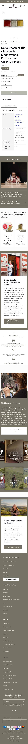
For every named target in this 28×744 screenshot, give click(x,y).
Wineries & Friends (8, 565)
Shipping (5, 589)
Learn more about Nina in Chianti (14, 431)
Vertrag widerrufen (11, 579)
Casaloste (6, 623)
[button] (3, 6)
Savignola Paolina (8, 679)
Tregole (5, 685)
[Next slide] (26, 451)
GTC (4, 603)
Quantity (3, 84)
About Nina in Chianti (9, 562)
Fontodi (5, 634)
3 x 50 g (6, 68)
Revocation (6, 596)
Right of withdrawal (14, 741)
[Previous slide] (2, 451)
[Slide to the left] (10, 38)
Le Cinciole (6, 651)
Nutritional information (9, 106)
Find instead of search (14, 459)
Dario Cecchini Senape (7, 235)
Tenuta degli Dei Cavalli (10, 682)
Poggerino (6, 668)
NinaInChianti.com (13, 732)
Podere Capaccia (8, 665)
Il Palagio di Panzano (9, 644)
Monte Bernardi (7, 661)
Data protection (7, 606)
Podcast (5, 569)
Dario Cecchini (7, 627)
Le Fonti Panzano (8, 689)
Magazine (6, 572)
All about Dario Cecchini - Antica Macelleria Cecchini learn (12, 321)
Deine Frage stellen (12, 547)
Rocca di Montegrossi (9, 675)
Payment (5, 592)
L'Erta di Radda (7, 648)
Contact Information (21, 734)
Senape (17, 125)
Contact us (6, 610)
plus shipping (11, 78)
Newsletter (6, 575)
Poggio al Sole (7, 672)
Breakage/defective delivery (11, 599)
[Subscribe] (23, 701)
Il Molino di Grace (8, 641)
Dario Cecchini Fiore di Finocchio (20, 236)
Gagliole (5, 637)
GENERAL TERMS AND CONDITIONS (15, 738)
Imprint (5, 613)
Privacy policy (19, 705)
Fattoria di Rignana (8, 630)
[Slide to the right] (17, 38)
